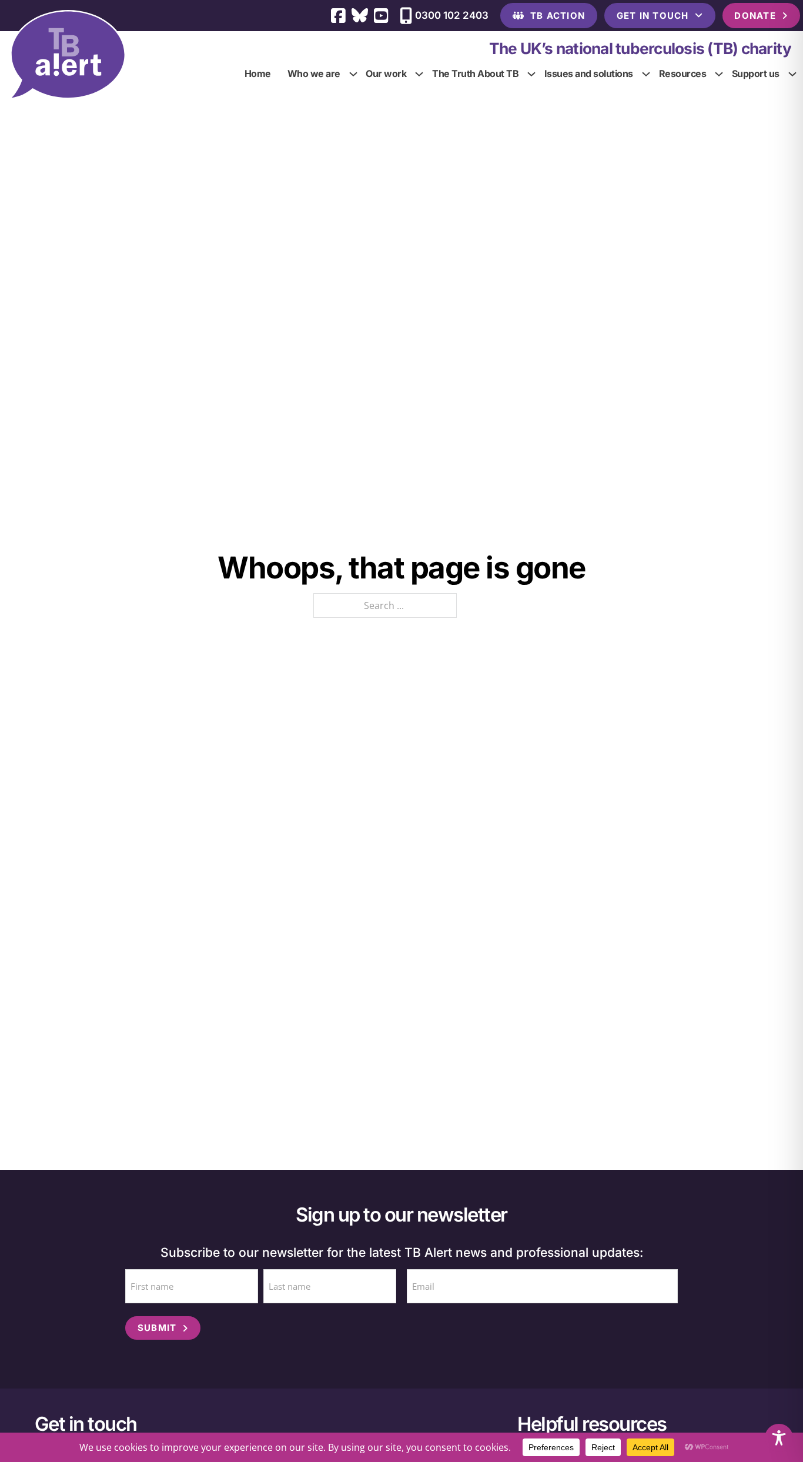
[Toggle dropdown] (353, 74)
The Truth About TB (476, 73)
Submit (157, 1327)
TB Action (557, 15)
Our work (386, 73)
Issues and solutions (588, 73)
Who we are (313, 73)
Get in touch (653, 15)
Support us (755, 73)
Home (258, 73)
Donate (755, 15)
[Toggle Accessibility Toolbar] (779, 1438)
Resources (683, 73)
